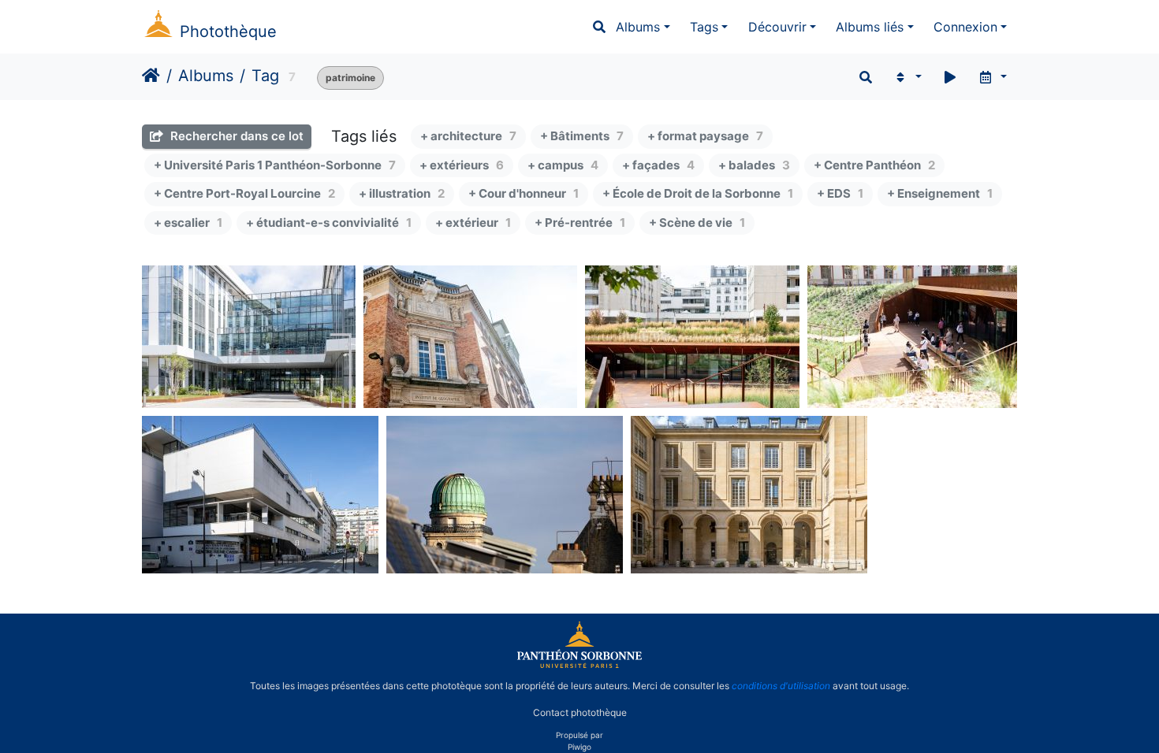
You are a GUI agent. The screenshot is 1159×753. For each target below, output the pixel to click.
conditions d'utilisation (781, 686)
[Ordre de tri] (907, 77)
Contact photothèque (580, 712)
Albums (638, 27)
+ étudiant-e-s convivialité (329, 222)
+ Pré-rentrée (580, 222)
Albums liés (870, 27)
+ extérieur (473, 222)
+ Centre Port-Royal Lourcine (244, 193)
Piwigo (579, 746)
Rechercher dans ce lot (235, 135)
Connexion (965, 27)
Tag (265, 75)
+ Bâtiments (582, 135)
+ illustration (402, 193)
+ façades (658, 165)
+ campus (562, 165)
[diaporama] (950, 77)
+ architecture (468, 135)
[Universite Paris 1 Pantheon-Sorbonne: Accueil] (579, 665)
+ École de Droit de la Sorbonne (697, 193)
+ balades (754, 165)
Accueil (151, 75)
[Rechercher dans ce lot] (865, 77)
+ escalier (188, 222)
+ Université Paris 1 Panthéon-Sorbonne (275, 165)
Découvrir (777, 27)
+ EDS (840, 193)
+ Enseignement (940, 193)
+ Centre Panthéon (874, 165)
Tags (704, 27)
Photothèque (228, 31)
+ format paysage (705, 135)
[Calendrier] (992, 77)
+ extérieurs (461, 165)
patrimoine (350, 77)
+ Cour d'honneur (523, 193)
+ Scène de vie (697, 222)
